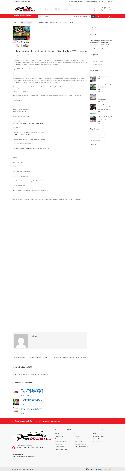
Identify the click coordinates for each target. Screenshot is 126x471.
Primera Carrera (59, 446)
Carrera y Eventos (26, 22)
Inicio (14, 22)
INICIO (40, 9)
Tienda (102, 1)
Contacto (76, 436)
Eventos (65, 9)
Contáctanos (75, 9)
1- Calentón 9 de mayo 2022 (104, 78)
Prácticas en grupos (60, 441)
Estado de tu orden (98, 436)
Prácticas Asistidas (60, 439)
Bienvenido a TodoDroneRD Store (21, 1)
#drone (101, 136)
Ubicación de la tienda (76, 1)
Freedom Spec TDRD (61, 449)
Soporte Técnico (98, 439)
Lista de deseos (78, 439)
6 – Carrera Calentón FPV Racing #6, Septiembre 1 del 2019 (30, 357)
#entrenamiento (95, 140)
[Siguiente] (85, 234)
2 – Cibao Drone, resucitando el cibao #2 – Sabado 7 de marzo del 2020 (105, 108)
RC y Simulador (59, 434)
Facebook (16, 134)
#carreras (93, 136)
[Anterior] (15, 234)
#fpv (104, 140)
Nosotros (48, 9)
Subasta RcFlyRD (98, 441)
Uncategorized (97, 64)
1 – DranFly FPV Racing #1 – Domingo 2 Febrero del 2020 (70, 357)
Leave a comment (83, 51)
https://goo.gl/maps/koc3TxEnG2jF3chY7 (31, 123)
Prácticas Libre (59, 444)
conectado (29, 374)
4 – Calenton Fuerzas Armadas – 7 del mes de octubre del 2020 (104, 97)
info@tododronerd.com (32, 148)
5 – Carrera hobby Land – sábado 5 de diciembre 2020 (105, 87)
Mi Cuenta (110, 1)
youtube (22, 134)
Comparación (78, 441)
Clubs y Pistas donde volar (81, 446)
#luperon (93, 144)
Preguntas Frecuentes (80, 444)
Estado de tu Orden (91, 1)
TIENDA (57, 9)
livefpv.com (29, 134)
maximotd (33, 336)
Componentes (59, 436)
